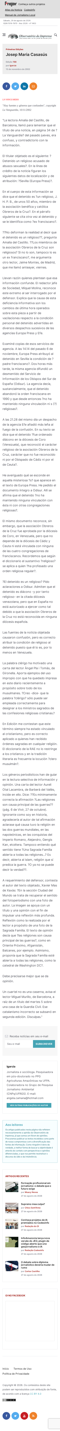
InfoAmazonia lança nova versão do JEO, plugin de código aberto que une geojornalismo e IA (35, 1242)
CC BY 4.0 (35, 1393)
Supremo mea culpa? (33, 1204)
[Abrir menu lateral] (4, 34)
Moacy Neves (31, 1192)
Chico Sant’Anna (32, 1207)
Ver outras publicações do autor (29, 1105)
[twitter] (15, 86)
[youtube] (24, 1416)
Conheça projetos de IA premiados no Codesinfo (35, 1221)
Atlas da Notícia (13, 9)
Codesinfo (29, 9)
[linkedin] (24, 86)
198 (14, 62)
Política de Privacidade (15, 1373)
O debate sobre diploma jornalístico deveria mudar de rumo (37, 1265)
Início (5, 1368)
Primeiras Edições (14, 49)
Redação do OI (32, 1226)
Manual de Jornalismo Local (20, 15)
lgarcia (13, 65)
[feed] (33, 1416)
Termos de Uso (23, 1368)
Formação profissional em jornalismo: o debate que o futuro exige (36, 1186)
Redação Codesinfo (34, 1250)
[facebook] (6, 86)
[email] (33, 86)
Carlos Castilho (32, 1271)
